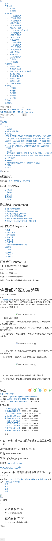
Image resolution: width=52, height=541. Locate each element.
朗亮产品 (8, 13)
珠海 (18, 479)
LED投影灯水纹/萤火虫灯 (19, 30)
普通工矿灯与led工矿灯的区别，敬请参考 (20, 221)
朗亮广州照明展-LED (13, 209)
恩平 (45, 479)
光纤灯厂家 (9, 242)
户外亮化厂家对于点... (13, 420)
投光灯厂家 (9, 237)
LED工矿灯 (9, 252)
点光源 (11, 394)
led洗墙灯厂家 (17, 109)
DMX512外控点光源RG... (14, 413)
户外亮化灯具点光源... (13, 425)
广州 (10, 479)
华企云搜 (9, 481)
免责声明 (16, 481)
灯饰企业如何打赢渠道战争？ (16, 216)
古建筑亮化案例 (16, 69)
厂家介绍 (8, 6)
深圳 (14, 479)
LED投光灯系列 (15, 20)
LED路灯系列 (15, 37)
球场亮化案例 (15, 81)
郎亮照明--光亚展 (11, 211)
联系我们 (13, 11)
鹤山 (41, 479)
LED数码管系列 (15, 49)
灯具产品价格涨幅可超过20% (16, 213)
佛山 (22, 479)
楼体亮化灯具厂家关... (13, 428)
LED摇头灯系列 (15, 57)
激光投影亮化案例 (16, 76)
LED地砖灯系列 (15, 32)
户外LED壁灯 (15, 40)
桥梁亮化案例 (15, 73)
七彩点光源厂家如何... (13, 418)
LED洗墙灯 (9, 247)
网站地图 (19, 112)
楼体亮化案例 (15, 66)
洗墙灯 (9, 109)
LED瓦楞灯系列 (15, 25)
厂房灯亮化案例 (16, 83)
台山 (30, 479)
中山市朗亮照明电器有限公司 (16, 244)
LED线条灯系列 (15, 18)
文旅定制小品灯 (16, 28)
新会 (34, 479)
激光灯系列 (14, 54)
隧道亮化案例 (15, 78)
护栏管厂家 (9, 239)
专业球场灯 (14, 59)
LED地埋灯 (9, 249)
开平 (37, 479)
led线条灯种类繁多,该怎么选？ (18, 399)
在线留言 (8, 100)
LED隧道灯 (14, 61)
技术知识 (13, 93)
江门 (26, 479)
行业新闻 (13, 90)
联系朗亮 (8, 102)
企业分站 (11, 112)
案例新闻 (13, 95)
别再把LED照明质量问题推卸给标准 (18, 218)
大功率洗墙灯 (28, 109)
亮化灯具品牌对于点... (13, 411)
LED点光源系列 (15, 23)
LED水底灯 (9, 254)
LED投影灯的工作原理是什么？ (18, 401)
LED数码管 (9, 256)
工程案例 (8, 64)
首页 (6, 3)
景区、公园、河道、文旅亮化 (21, 71)
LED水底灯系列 (15, 47)
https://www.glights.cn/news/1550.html (22, 396)
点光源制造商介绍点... (13, 416)
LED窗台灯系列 (15, 44)
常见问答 (13, 98)
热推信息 (3, 112)
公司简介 (13, 8)
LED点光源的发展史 (12, 408)
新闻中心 (8, 86)
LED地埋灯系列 (15, 42)
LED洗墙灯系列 (15, 15)
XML (31, 112)
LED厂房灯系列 (15, 52)
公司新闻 (13, 88)
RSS (26, 112)
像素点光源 (7, 299)
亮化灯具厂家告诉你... (13, 430)
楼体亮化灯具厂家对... (13, 423)
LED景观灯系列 (15, 35)
